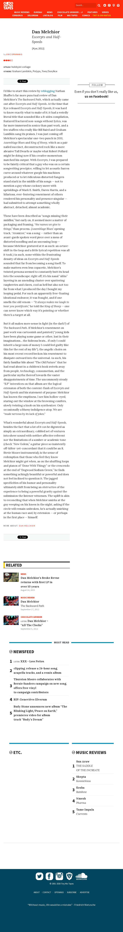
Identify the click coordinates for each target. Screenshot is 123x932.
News (50, 12)
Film (60, 15)
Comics (86, 15)
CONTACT (47, 892)
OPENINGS (59, 892)
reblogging (48, 91)
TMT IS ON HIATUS (102, 15)
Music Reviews (21, 12)
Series (105, 12)
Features (92, 12)
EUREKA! (38, 12)
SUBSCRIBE (72, 892)
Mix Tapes (72, 15)
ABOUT (37, 892)
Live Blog (48, 15)
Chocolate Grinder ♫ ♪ (70, 12)
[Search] (99, 5)
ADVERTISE (85, 892)
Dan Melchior (27, 525)
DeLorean (33, 15)
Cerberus (17, 15)
